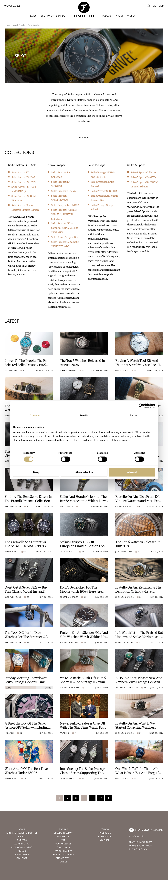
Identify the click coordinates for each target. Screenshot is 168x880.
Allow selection (84, 472)
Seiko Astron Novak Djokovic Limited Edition (25, 207)
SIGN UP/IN (158, 5)
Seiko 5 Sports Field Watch (145, 177)
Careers (22, 840)
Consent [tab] (35, 415)
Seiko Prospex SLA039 (63, 191)
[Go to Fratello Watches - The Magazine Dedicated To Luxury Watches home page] (84, 3)
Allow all (132, 472)
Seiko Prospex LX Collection (60, 174)
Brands (60, 15)
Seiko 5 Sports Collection (144, 172)
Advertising (21, 843)
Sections (46, 15)
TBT (63, 840)
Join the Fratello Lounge (22, 832)
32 (100, 798)
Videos (131, 15)
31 (92, 798)
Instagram (104, 836)
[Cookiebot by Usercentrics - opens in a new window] (141, 405)
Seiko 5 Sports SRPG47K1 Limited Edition (144, 184)
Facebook (105, 832)
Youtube (105, 840)
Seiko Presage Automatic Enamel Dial (104, 198)
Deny (36, 472)
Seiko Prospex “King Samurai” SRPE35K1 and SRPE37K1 (64, 227)
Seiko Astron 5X (20, 172)
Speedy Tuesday (63, 832)
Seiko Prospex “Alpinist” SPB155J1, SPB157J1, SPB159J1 (64, 214)
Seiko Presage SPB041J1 (104, 191)
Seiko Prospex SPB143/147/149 (59, 198)
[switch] (65, 459)
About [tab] (133, 415)
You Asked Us (63, 843)
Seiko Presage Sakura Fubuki (102, 184)
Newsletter (22, 854)
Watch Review (63, 850)
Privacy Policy (138, 849)
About (119, 15)
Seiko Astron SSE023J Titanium (23, 198)
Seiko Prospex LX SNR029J (60, 184)
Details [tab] (84, 415)
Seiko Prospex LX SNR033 (65, 205)
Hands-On (63, 836)
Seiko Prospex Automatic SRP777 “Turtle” (65, 244)
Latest (34, 15)
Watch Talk (63, 847)
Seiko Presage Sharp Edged (102, 207)
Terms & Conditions (141, 845)
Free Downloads (21, 847)
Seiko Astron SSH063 (23, 177)
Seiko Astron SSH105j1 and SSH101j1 (23, 189)
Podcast (107, 15)
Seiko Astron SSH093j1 (24, 182)
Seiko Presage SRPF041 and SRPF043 (103, 174)
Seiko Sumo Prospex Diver (65, 237)
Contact (21, 858)
